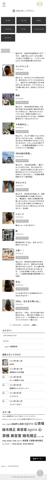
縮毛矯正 (19, 444)
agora (3, 466)
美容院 (25, 444)
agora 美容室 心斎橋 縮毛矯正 (30, 441)
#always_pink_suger (9, 419)
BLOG (6, 341)
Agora (4, 424)
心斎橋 (14, 444)
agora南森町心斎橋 (15, 424)
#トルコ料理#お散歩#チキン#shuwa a (29, 419)
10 (24, 325)
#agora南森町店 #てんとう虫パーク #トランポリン (19, 416)
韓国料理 (31, 444)
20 (26, 325)
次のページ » (38, 459)
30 (28, 325)
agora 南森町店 (11, 347)
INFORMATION (22, 73)
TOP (40, 474)
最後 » (35, 325)
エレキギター (6, 444)
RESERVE (5, 50)
